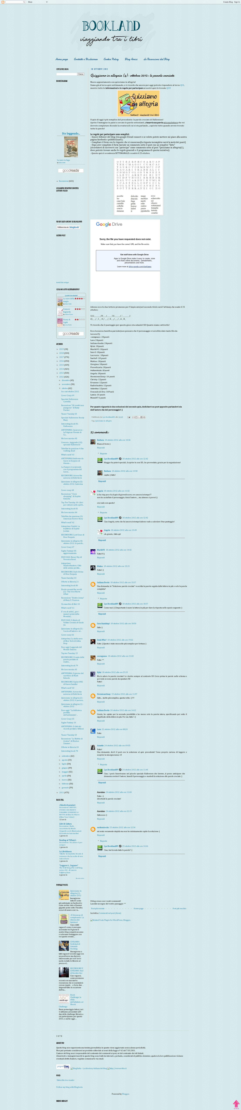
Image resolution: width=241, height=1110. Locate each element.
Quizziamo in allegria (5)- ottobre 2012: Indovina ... (72, 484)
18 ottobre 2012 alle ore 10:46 (118, 440)
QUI (182, 85)
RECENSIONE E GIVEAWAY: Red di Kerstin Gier (76, 970)
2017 (61, 357)
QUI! (169, 88)
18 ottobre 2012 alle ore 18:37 (135, 604)
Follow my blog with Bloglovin (69, 1087)
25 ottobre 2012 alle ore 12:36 (122, 828)
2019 (61, 349)
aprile (64, 776)
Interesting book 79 (69, 666)
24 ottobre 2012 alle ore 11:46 (135, 770)
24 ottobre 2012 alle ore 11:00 (119, 792)
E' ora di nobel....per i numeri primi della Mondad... (70, 614)
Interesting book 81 (69, 509)
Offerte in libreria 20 (70, 747)
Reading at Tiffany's (67, 840)
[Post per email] (129, 417)
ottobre (65, 388)
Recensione (63, 181)
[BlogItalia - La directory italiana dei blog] (89, 1068)
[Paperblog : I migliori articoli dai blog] (63, 1068)
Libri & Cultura (65, 824)
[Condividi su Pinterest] (144, 417)
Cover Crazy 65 (67, 719)
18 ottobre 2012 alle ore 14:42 (119, 550)
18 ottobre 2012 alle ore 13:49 (124, 530)
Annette (100, 746)
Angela (100, 491)
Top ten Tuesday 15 (69, 653)
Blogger (125, 1094)
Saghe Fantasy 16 (68, 723)
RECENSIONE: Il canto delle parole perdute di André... (72, 659)
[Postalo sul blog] (136, 417)
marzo (65, 780)
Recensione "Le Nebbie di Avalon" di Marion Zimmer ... (72, 741)
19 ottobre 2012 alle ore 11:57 (124, 694)
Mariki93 (101, 550)
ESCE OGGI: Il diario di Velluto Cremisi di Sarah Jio (72, 622)
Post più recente (97, 909)
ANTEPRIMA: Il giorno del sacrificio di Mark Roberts (72, 675)
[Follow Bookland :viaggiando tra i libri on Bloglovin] (68, 229)
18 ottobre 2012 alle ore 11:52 (117, 491)
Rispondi (101, 448)
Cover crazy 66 (67, 635)
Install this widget (62, 282)
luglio (64, 764)
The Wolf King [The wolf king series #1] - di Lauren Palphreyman (70, 870)
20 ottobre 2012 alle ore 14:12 (123, 710)
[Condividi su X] (139, 417)
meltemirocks (103, 828)
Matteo (100, 566)
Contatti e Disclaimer (85, 59)
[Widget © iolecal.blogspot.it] (236, 1109)
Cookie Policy (111, 59)
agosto (65, 760)
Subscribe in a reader (65, 1080)
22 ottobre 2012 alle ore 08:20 (115, 729)
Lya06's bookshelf (71, 295)
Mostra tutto (80, 878)
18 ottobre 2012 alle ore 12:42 (135, 459)
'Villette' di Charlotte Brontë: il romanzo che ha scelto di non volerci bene (71, 856)
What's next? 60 (67, 688)
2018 (61, 353)
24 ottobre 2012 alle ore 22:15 (119, 811)
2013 (61, 373)
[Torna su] (236, 1104)
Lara (99, 729)
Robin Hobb (62, 162)
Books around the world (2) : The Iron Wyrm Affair (71, 592)
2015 (61, 365)
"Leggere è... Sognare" (68, 866)
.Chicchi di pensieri (67, 805)
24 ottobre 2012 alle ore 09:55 (117, 746)
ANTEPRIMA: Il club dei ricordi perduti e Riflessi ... (72, 729)
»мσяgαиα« (102, 656)
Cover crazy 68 (67, 490)
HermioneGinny (104, 694)
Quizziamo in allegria (103, 421)
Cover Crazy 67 (67, 547)
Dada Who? (102, 640)
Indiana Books (103, 583)
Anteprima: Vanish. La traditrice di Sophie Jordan (70, 528)
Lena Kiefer (68, 325)
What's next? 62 (67, 523)
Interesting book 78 (69, 751)
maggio (65, 772)
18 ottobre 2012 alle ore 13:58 (125, 471)
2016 (61, 361)
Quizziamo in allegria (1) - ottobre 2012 (75, 893)
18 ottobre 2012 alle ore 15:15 (117, 566)
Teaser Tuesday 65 (69, 414)
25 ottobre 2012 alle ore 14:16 (135, 846)
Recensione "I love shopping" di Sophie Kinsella (71, 496)
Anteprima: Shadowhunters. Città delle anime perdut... (71, 565)
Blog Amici (131, 59)
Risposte (103, 454)
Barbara (100, 440)
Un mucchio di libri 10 (70, 604)
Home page (61, 59)
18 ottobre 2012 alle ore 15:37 (123, 583)
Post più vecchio (179, 909)
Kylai (99, 672)
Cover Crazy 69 (67, 396)
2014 (61, 369)
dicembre (66, 380)
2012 (61, 377)
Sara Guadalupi (103, 624)
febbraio (65, 784)
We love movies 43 (69, 670)
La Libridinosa (65, 852)
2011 (61, 793)
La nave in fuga (63, 160)
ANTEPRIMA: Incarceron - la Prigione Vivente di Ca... (72, 432)
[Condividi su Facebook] (141, 417)
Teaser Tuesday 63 (69, 735)
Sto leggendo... (71, 133)
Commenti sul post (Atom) (110, 913)
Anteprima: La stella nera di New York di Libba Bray (71, 641)
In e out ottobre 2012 (70, 392)
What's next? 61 (67, 608)
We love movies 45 (69, 439)
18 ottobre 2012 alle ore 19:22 (120, 640)
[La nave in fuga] (71, 157)
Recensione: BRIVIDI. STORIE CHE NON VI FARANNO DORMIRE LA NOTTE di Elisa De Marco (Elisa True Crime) (69, 812)
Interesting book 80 (69, 586)
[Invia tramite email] (133, 417)
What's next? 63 (67, 455)
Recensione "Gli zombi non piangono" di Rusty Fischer (72, 407)
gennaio (65, 788)
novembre (66, 384)
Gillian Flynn (69, 314)
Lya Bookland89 (111, 459)
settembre (66, 756)
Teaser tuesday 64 (68, 578)
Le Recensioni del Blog (156, 59)
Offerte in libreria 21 (70, 582)
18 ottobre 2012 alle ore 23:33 (115, 672)
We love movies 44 (69, 512)
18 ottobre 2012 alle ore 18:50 (123, 624)
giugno (65, 768)
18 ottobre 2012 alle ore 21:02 (121, 656)
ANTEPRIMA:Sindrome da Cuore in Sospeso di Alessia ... (72, 461)
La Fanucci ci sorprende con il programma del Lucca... (71, 469)
